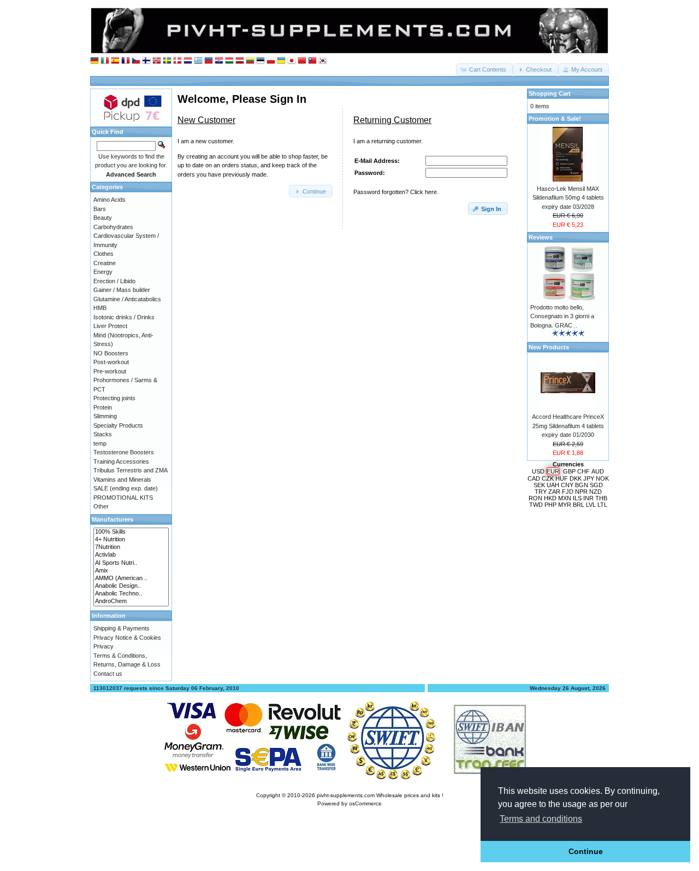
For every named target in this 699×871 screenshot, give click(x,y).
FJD (567, 491)
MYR (564, 504)
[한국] (322, 61)
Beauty (102, 217)
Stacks (102, 434)
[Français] (125, 61)
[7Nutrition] (131, 547)
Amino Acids (109, 199)
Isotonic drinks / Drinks (124, 317)
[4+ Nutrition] (131, 539)
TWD (536, 504)
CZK (548, 478)
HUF (561, 478)
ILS (577, 498)
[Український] (281, 61)
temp (99, 443)
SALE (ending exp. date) (125, 488)
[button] (484, 69)
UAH (553, 485)
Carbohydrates (113, 227)
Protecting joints (114, 398)
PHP (550, 504)
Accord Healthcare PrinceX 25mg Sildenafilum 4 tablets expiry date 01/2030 (568, 425)
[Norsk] (156, 61)
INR (588, 498)
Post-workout (111, 362)
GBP (569, 471)
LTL (602, 504)
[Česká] (136, 61)
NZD (595, 491)
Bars (99, 209)
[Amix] (131, 571)
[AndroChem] (131, 601)
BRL (578, 504)
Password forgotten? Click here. (396, 192)
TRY (541, 491)
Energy (102, 271)
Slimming (105, 416)
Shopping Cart (550, 93)
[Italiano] (104, 61)
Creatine (104, 263)
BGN (581, 485)
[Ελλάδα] (198, 61)
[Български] (208, 61)
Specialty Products (118, 425)
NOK (602, 478)
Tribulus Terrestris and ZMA (130, 470)
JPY (588, 478)
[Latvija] (239, 61)
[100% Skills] (131, 532)
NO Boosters (110, 353)
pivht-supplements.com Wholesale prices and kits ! (380, 795)
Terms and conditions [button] (541, 818)
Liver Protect (110, 326)
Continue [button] (585, 851)
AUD (597, 471)
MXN (564, 498)
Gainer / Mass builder (121, 290)
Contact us (107, 673)
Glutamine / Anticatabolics (127, 299)
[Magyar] (229, 61)
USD (538, 471)
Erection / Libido (114, 281)
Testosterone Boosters (123, 452)
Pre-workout (109, 371)
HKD (550, 498)
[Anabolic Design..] (131, 586)
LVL (591, 504)
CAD (534, 478)
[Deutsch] (94, 61)
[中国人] (302, 61)
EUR (553, 471)
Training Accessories (121, 461)
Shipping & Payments (121, 628)
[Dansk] (177, 61)
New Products (549, 347)
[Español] (115, 61)
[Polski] (270, 61)
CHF (583, 471)
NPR (581, 491)
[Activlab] (131, 555)
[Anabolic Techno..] (131, 594)
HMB (99, 308)
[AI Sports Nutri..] (131, 563)
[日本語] (291, 61)
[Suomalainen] (146, 61)
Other (101, 506)
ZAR (554, 491)
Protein (102, 407)
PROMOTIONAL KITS (123, 497)
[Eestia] (260, 61)
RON (535, 498)
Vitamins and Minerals (122, 479)
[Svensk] (167, 61)
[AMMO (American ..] (131, 578)
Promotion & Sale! (555, 118)
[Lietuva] (250, 61)
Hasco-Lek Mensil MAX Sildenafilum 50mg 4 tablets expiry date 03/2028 (568, 197)
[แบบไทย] (312, 61)
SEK (539, 485)
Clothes (103, 253)
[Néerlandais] (187, 61)
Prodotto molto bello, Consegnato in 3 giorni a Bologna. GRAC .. (562, 316)
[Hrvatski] (219, 61)
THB (601, 498)
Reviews (541, 237)
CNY (567, 485)
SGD (596, 485)
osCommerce (365, 803)
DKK (576, 478)
